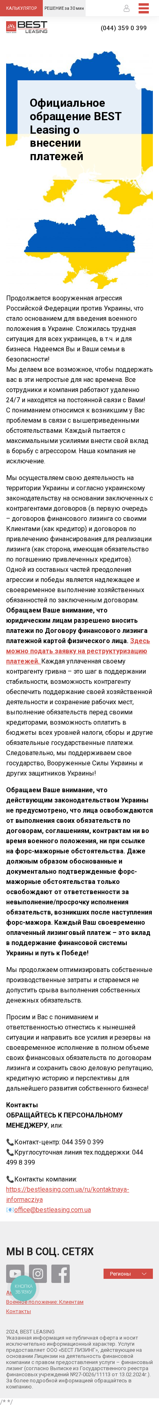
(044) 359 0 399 (124, 28)
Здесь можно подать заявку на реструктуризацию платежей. (78, 651)
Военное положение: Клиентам (45, 1302)
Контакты (18, 1311)
